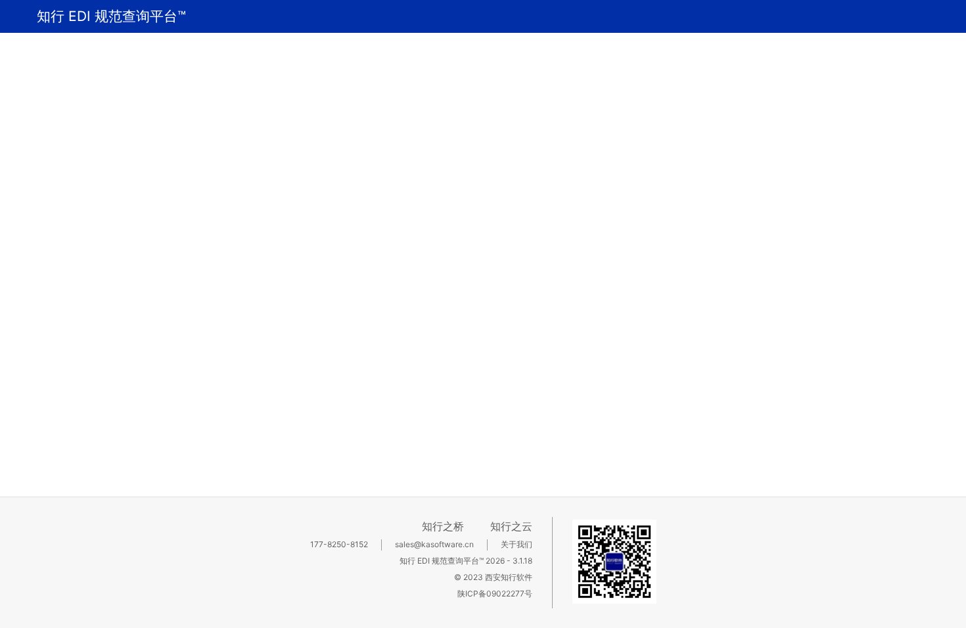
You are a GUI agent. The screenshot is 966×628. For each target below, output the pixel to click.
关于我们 (516, 544)
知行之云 (511, 526)
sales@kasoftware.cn (434, 544)
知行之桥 (443, 526)
